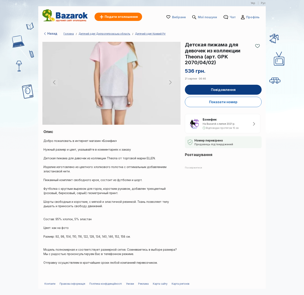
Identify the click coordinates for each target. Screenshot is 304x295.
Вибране (179, 17)
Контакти (49, 283)
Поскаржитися (193, 167)
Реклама (143, 283)
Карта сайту (160, 283)
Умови (130, 283)
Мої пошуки (207, 17)
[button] (169, 83)
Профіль (253, 17)
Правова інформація (72, 283)
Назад (52, 33)
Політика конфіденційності (105, 283)
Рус (263, 3)
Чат (233, 17)
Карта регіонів (180, 283)
